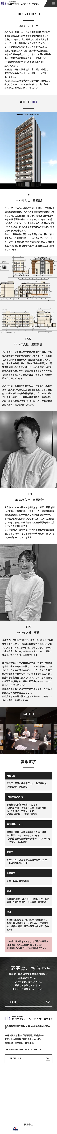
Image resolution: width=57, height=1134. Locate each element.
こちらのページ (21, 948)
